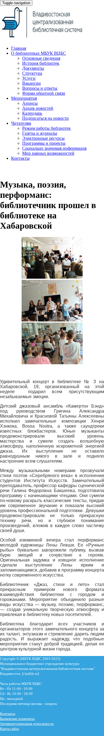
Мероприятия (24, 98)
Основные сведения (41, 58)
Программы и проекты (43, 143)
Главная (18, 48)
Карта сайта (9, 729)
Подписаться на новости (45, 118)
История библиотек (40, 63)
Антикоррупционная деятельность (27, 724)
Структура (32, 73)
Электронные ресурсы (43, 138)
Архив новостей (37, 108)
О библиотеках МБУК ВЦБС (38, 53)
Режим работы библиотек (46, 128)
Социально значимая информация (54, 148)
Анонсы (30, 103)
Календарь (32, 113)
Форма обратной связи (43, 93)
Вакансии (31, 83)
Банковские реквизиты (17, 719)
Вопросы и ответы (39, 88)
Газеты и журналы (39, 133)
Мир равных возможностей (48, 153)
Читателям (21, 123)
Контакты (20, 158)
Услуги (28, 78)
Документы (33, 68)
